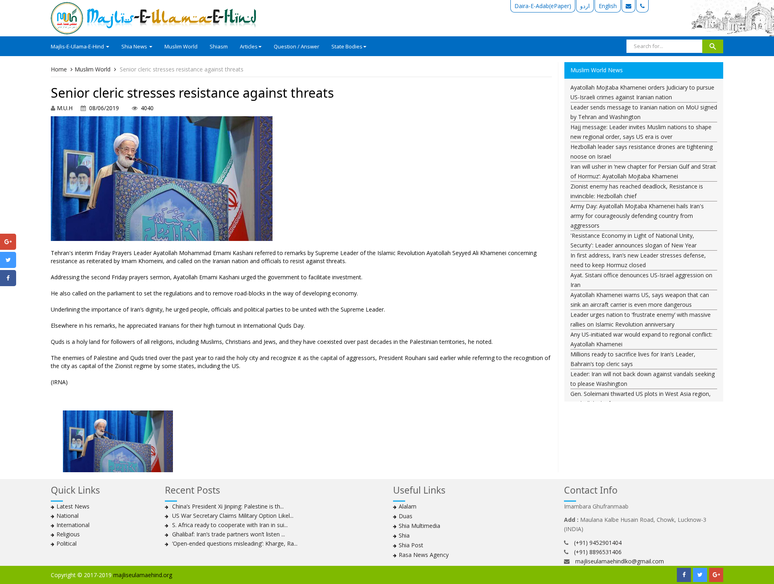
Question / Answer (296, 46)
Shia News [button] (134, 46)
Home (59, 69)
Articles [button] (249, 46)
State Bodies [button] (346, 46)
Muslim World (181, 46)
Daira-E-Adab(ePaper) (542, 6)
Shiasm (219, 46)
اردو (585, 6)
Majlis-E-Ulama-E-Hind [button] (78, 46)
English (608, 6)
